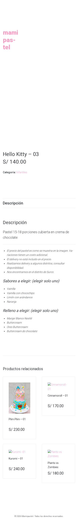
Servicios (37, 32)
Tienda (35, 47)
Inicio (31, 18)
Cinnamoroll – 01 (58, 395)
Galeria (63, 32)
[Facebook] (37, 4)
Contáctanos (42, 62)
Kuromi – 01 (16, 458)
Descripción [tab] (13, 203)
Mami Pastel (10, 40)
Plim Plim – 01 (17, 419)
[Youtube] (41, 4)
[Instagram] (33, 4)
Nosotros (54, 18)
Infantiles (21, 172)
